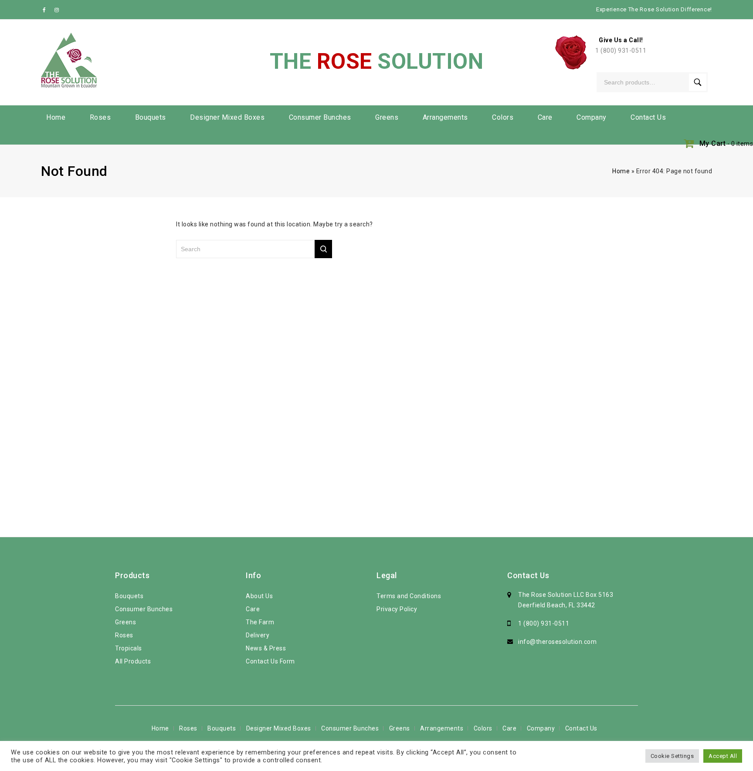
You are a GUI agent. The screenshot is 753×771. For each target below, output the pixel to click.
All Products (133, 661)
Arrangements (445, 117)
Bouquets (150, 117)
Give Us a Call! (621, 40)
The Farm (260, 622)
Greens (386, 117)
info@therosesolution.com (557, 641)
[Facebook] (46, 9)
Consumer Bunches (320, 117)
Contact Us (648, 117)
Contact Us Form (270, 661)
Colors (502, 117)
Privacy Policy (396, 609)
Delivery (257, 635)
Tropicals (128, 648)
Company (592, 117)
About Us (259, 596)
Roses (100, 117)
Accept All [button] (723, 756)
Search (697, 82)
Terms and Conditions (408, 596)
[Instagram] (57, 9)
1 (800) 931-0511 (620, 50)
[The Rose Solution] (69, 60)
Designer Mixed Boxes (227, 117)
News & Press (266, 648)
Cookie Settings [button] (672, 756)
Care (545, 117)
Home (55, 117)
